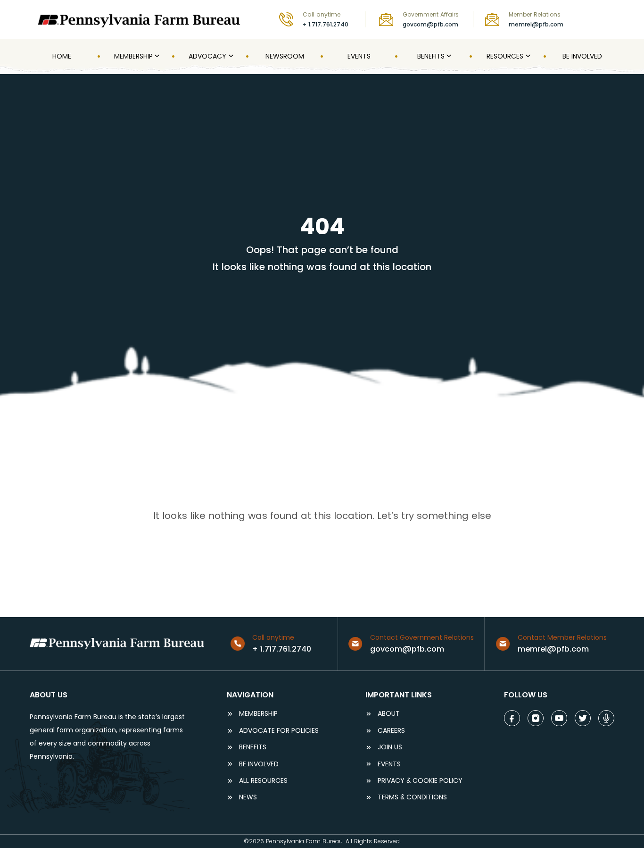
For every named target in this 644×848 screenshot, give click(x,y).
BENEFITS (252, 747)
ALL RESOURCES (263, 780)
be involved (259, 764)
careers (391, 730)
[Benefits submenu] (448, 56)
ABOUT (389, 713)
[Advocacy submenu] (230, 56)
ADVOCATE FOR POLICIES (279, 730)
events (389, 764)
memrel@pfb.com (536, 24)
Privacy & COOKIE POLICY (420, 780)
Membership (258, 713)
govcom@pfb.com (430, 24)
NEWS (248, 797)
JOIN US (390, 747)
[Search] (608, 19)
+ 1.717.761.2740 (325, 24)
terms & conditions (412, 797)
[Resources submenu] (527, 56)
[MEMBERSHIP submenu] (156, 56)
